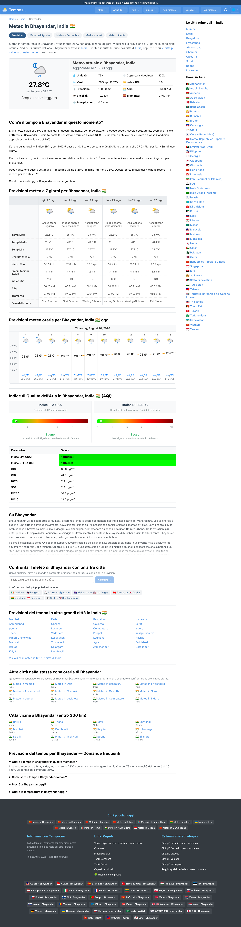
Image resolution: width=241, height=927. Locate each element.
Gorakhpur (142, 646)
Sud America (211, 10)
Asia (135, 10)
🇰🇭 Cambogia (194, 125)
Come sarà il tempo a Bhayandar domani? (39, 777)
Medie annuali (94, 35)
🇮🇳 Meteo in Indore (147, 700)
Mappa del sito (102, 853)
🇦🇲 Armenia (193, 93)
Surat (138, 623)
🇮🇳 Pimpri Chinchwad (64, 738)
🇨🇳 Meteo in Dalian (123, 822)
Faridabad (141, 642)
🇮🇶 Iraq (190, 183)
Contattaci (99, 848)
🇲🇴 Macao (192, 225)
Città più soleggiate (171, 864)
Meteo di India (117, 35)
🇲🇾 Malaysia (193, 229)
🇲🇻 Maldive (193, 234)
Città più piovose (170, 853)
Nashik (139, 637)
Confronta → (104, 580)
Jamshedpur (101, 646)
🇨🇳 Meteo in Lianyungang (172, 827)
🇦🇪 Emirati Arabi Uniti (199, 146)
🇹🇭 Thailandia (194, 301)
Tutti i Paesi (100, 864)
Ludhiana (98, 637)
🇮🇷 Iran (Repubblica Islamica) (204, 179)
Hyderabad (142, 619)
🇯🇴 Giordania (194, 165)
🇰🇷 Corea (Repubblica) (200, 134)
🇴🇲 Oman (192, 248)
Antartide (119, 10)
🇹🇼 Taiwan (192, 289)
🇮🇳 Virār (98, 723)
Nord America (171, 10)
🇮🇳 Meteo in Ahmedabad (24, 692)
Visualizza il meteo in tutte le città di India (35, 658)
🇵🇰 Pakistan (193, 252)
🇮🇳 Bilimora (142, 738)
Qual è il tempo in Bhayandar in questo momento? (44, 761)
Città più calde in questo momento (179, 843)
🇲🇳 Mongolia (194, 238)
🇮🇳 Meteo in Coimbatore (108, 700)
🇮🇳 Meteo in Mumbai (22, 685)
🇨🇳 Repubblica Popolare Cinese (205, 261)
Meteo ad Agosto (40, 35)
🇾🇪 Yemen (192, 329)
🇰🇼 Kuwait (192, 211)
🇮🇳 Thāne (57, 723)
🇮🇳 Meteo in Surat (146, 692)
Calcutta (98, 623)
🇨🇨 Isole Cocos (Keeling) (201, 192)
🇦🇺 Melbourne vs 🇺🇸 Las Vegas (91, 592)
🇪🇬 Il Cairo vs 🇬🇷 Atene (57, 592)
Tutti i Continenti (102, 858)
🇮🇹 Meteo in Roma (90, 827)
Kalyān (13, 651)
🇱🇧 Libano (192, 220)
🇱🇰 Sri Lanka (194, 275)
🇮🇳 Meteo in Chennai (64, 692)
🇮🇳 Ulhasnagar (144, 731)
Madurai (14, 642)
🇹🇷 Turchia (193, 310)
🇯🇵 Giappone (194, 160)
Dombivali (57, 651)
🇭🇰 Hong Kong (195, 169)
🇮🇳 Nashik (15, 738)
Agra (96, 642)
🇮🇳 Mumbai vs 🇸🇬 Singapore (26, 598)
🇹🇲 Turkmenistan (196, 315)
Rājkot (13, 646)
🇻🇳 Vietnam (193, 324)
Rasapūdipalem (144, 633)
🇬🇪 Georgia (193, 156)
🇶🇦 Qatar (191, 257)
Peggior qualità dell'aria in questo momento (184, 869)
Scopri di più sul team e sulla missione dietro (118, 843)
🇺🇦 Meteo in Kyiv (203, 822)
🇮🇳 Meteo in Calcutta (106, 692)
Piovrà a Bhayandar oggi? (29, 784)
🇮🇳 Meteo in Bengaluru (107, 685)
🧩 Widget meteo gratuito (107, 874)
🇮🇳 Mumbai (16, 731)
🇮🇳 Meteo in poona (21, 700)
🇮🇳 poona (99, 738)
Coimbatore (100, 628)
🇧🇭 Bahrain (193, 102)
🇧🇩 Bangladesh (195, 106)
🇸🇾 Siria (191, 270)
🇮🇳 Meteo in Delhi (62, 685)
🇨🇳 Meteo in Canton (65, 827)
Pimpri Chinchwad (20, 637)
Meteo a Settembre (67, 35)
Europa (151, 10)
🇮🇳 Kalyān (99, 731)
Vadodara (57, 633)
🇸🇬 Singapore (194, 266)
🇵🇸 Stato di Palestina (199, 280)
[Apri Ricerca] (225, 9)
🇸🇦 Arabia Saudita (197, 88)
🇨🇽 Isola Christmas (198, 188)
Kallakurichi (58, 637)
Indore (139, 628)
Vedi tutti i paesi (148, 2)
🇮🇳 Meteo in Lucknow (64, 700)
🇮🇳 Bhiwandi (143, 723)
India (22, 19)
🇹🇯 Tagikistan (194, 284)
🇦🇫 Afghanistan (196, 83)
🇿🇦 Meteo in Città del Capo (152, 822)
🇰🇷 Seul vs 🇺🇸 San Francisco (62, 598)
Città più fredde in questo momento (180, 848)
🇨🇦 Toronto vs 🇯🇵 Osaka (126, 592)
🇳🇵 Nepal (191, 243)
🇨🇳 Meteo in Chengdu (69, 822)
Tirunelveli (57, 642)
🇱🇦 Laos (191, 215)
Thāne (13, 633)
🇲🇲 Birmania (193, 116)
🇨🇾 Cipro (191, 129)
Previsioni (17, 35)
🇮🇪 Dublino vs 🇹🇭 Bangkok (25, 592)
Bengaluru (99, 619)
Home (12, 19)
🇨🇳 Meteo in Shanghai (97, 822)
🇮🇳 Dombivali (59, 731)
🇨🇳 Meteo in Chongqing (41, 822)
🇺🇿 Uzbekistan (195, 320)
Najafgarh (57, 646)
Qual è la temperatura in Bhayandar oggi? (39, 791)
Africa (102, 10)
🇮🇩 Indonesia (194, 174)
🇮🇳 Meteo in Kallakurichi (117, 827)
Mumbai (14, 619)
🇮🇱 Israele (192, 197)
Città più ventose (170, 858)
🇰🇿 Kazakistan (195, 202)
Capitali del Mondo (104, 869)
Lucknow (56, 628)
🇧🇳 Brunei (192, 120)
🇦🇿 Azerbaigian (195, 97)
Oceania (191, 10)
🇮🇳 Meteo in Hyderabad (150, 685)
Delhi (54, 619)
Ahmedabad (16, 623)
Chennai (56, 623)
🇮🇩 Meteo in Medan (144, 827)
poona (13, 628)
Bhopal (97, 633)
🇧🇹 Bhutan (192, 111)
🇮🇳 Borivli (15, 723)
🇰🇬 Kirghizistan (195, 206)
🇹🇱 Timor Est (194, 306)
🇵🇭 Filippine (193, 151)
